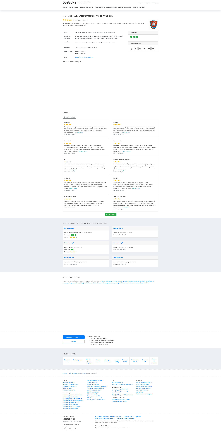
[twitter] (153, 48)
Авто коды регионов (142, 390)
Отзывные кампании (142, 384)
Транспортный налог (86, 7)
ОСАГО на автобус (92, 394)
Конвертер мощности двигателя (72, 398)
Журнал (65, 7)
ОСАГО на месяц (92, 382)
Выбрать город (67, 388)
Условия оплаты (128, 416)
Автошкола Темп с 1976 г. (141, 283)
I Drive (77, 283)
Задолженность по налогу (119, 401)
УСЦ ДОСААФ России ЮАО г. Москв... (91, 283)
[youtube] (149, 48)
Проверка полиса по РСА (70, 386)
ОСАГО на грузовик (93, 392)
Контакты (106, 416)
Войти (141, 3)
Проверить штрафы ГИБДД (120, 389)
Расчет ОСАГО (73, 7)
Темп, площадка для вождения (110, 281)
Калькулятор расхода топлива (71, 406)
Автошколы (139, 392)
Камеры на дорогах (154, 361)
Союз (131, 283)
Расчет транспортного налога (121, 399)
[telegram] (131, 48)
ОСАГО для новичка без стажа (96, 400)
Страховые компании (69, 390)
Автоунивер (124, 281)
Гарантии (138, 416)
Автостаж (126, 283)
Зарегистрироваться (152, 3)
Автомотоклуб (69, 228)
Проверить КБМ (100, 7)
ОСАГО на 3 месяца (93, 384)
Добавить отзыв (69, 117)
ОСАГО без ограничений (94, 398)
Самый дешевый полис (94, 390)
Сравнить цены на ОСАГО (70, 384)
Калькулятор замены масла (71, 402)
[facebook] (136, 48)
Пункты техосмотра (124, 7)
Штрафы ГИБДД (111, 7)
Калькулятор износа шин (70, 397)
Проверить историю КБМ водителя (122, 384)
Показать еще (110, 214)
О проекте (98, 416)
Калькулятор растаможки (70, 404)
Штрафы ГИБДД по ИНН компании (122, 395)
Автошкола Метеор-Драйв (136, 281)
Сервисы (142, 7)
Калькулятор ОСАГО (69, 382)
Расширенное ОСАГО (93, 396)
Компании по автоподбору (144, 394)
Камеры (135, 7)
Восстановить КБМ (117, 382)
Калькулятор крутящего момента (72, 395)
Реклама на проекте (116, 416)
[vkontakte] (144, 48)
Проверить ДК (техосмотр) (144, 382)
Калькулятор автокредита (70, 408)
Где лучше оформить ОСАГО (95, 388)
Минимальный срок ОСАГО (95, 380)
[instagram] (140, 48)
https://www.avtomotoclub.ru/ (84, 57)
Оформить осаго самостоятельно (97, 386)
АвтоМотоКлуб (118, 228)
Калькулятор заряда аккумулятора (73, 400)
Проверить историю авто (144, 386)
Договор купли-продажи (88, 361)
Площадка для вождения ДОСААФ (113, 283)
